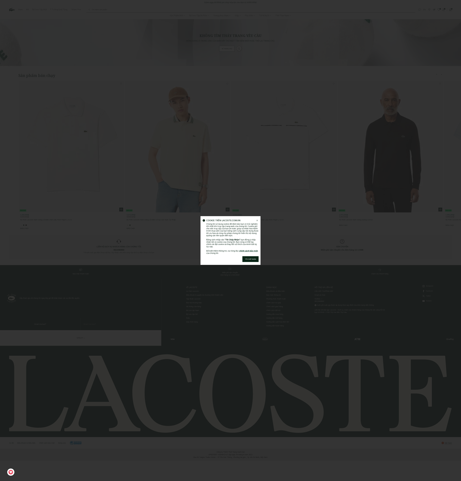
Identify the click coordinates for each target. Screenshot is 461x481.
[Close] (257, 220)
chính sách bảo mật (248, 251)
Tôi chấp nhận (250, 259)
